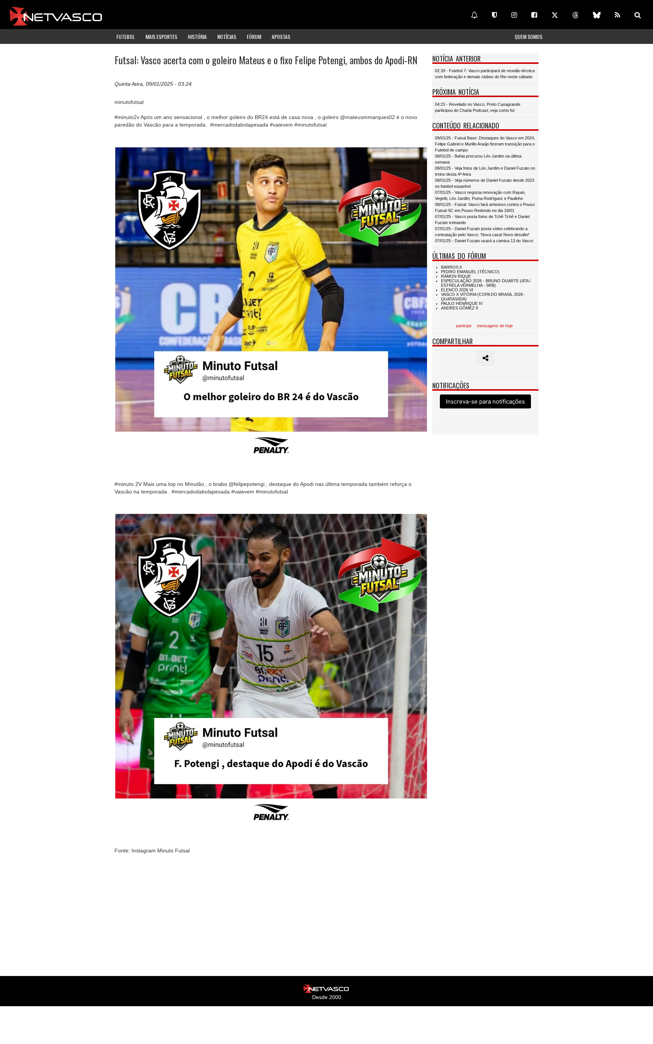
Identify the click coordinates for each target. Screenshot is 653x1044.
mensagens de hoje (495, 325)
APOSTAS (281, 36)
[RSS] (617, 15)
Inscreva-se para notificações (485, 401)
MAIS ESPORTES (161, 36)
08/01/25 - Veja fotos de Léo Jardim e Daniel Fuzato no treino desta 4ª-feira (485, 171)
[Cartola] (494, 15)
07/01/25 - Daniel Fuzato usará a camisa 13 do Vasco (484, 240)
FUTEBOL (125, 36)
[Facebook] (534, 15)
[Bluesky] (596, 15)
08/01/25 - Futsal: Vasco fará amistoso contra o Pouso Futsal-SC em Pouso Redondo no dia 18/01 (485, 207)
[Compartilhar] (485, 358)
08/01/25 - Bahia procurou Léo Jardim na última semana (478, 159)
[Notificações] (474, 15)
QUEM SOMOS (528, 36)
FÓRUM (254, 36)
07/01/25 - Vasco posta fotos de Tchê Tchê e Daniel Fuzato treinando (482, 219)
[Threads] (575, 15)
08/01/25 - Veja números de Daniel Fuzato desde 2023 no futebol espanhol (484, 183)
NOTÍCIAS (226, 36)
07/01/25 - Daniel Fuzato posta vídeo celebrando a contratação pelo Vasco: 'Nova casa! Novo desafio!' (482, 231)
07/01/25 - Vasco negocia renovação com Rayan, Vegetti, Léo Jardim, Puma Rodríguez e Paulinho (480, 195)
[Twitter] (555, 15)
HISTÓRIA (197, 36)
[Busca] (637, 15)
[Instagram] (514, 15)
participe (464, 325)
